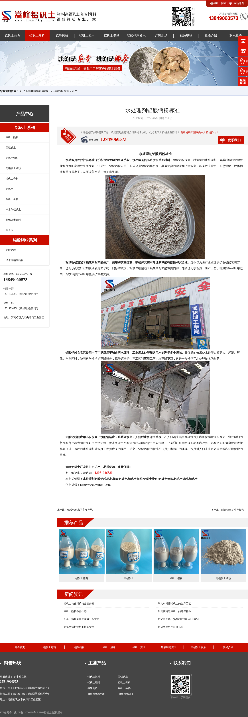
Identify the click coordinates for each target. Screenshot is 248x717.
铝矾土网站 (220, 3)
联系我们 (234, 140)
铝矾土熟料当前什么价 (170, 626)
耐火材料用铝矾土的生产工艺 (174, 603)
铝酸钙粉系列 (25, 240)
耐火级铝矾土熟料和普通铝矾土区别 (178, 619)
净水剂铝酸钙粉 (14, 260)
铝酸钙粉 (62, 35)
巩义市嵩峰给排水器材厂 (35, 91)
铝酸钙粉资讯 (136, 35)
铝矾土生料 (12, 199)
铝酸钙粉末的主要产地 (80, 509)
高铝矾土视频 (198, 647)
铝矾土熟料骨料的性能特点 (79, 626)
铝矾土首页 (12, 35)
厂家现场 (161, 35)
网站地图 (239, 3)
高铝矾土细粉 (13, 168)
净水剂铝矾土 (13, 209)
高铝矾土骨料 (13, 219)
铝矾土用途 (109, 647)
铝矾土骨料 (12, 178)
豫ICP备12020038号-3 (26, 712)
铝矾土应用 (87, 35)
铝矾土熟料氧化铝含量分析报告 (81, 619)
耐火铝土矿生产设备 (232, 509)
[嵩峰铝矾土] (48, 20)
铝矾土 (9, 188)
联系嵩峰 (235, 35)
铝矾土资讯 (111, 35)
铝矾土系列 (25, 127)
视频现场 (186, 35)
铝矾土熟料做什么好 (75, 611)
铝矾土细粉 (12, 158)
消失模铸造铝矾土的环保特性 (174, 611)
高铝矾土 (11, 147)
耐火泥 (9, 230)
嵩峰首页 (20, 647)
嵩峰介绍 (211, 35)
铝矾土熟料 (37, 35)
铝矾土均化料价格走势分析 (79, 603)
